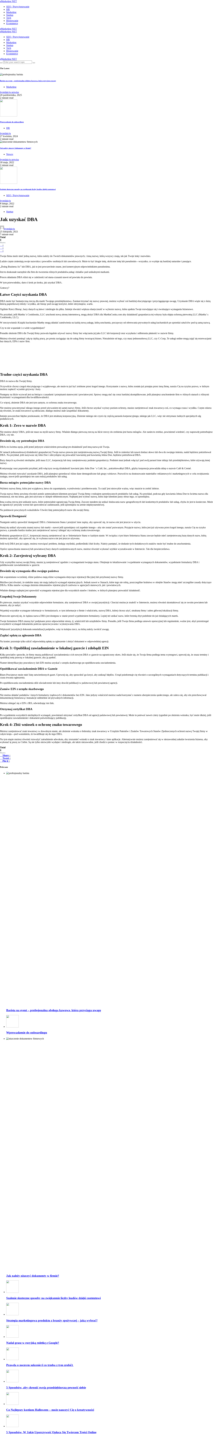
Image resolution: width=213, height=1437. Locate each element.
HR (8, 9)
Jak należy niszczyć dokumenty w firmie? (15, 148)
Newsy (9, 154)
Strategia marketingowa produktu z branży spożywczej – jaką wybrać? (52, 1320)
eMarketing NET (8, 1)
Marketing (11, 12)
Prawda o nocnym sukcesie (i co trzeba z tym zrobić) (40, 1365)
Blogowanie (12, 20)
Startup (9, 15)
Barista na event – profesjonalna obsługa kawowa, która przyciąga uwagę (28, 81)
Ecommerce (12, 23)
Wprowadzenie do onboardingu (12, 122)
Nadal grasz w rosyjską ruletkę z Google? (32, 1342)
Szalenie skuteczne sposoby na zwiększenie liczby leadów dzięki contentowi (28, 189)
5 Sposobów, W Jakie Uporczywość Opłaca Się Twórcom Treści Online (51, 1432)
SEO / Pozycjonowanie (17, 6)
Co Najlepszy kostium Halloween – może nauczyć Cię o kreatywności (50, 1409)
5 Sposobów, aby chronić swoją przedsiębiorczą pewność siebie (46, 1387)
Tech (8, 18)
